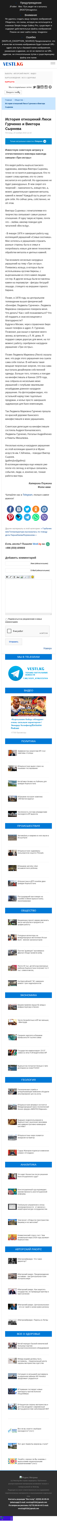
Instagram (46, 87)
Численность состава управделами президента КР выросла (32, 813)
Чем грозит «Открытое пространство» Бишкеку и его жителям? (34, 1221)
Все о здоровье (29, 78)
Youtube (42, 87)
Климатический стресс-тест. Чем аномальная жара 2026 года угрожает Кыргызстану (33, 1237)
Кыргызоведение (12, 78)
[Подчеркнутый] (14, 577)
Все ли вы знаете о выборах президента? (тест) (29, 1430)
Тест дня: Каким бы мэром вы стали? (33, 1444)
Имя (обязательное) (39, 563)
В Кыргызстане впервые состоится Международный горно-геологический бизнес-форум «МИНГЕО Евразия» (33, 1107)
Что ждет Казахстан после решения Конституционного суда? (33, 1175)
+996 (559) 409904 (15, 548)
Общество (19, 100)
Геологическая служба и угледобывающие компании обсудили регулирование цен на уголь (33, 1092)
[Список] (29, 577)
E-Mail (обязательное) (40, 570)
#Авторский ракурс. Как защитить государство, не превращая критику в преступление (33, 1291)
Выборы (8, 73)
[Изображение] (21, 577)
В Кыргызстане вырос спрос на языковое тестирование (31, 767)
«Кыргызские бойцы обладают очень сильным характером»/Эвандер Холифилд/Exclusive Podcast (27, 724)
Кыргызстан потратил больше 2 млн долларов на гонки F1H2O (33, 1067)
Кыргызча (9, 82)
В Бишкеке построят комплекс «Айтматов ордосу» (30, 798)
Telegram (51, 87)
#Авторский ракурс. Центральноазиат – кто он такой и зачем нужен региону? (34, 1306)
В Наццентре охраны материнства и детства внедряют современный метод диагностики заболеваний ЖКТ (33, 1407)
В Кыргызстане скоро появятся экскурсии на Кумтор (31, 1136)
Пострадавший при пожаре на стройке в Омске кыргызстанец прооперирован (30, 899)
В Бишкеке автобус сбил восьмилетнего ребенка (28, 867)
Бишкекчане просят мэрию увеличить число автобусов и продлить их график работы (33, 922)
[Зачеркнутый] (18, 577)
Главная (8, 100)
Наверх (48, 648)
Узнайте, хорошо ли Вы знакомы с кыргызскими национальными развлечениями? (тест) (32, 1461)
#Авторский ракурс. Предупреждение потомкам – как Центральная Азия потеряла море (33, 1276)
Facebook (38, 87)
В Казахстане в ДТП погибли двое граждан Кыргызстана (32, 882)
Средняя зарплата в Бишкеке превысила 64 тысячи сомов (30, 1036)
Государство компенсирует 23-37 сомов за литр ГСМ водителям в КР (32, 1052)
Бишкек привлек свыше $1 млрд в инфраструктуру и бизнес (31, 1006)
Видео (33, 73)
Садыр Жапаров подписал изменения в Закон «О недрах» (34, 1152)
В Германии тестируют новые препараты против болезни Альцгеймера (30, 1391)
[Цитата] (25, 577)
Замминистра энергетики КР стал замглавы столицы (31, 752)
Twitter (34, 87)
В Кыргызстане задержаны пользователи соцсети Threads (31, 852)
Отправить (13, 642)
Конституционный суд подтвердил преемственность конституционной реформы (32, 1192)
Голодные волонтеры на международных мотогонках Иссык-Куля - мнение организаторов (32, 938)
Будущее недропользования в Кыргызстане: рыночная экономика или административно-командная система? (32, 1123)
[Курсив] (10, 577)
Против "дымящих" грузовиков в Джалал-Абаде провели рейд (31, 952)
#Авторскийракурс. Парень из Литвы (33, 1320)
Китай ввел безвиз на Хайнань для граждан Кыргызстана (32, 782)
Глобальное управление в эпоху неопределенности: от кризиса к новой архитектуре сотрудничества (32, 1207)
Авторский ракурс (21, 73)
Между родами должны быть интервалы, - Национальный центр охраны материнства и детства (32, 1361)
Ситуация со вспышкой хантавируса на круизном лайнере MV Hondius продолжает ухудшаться (33, 1376)
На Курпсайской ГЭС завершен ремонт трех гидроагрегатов (31, 982)
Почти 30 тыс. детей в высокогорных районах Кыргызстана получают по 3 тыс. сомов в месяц (33, 968)
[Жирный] (7, 577)
